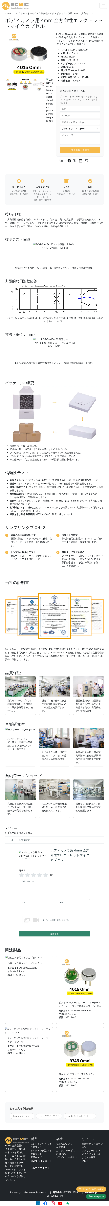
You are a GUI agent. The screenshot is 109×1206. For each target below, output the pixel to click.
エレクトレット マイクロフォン (41, 1145)
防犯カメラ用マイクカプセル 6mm (25, 963)
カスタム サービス (65, 1150)
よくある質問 (88, 1157)
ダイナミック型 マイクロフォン (41, 1152)
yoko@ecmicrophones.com (33, 1192)
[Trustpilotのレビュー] (68, 1203)
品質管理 (60, 1147)
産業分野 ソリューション (92, 1145)
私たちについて (64, 1143)
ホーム (8, 13)
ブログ (85, 1160)
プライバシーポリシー (66, 1159)
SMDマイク (37, 1157)
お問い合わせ (63, 1153)
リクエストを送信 (80, 149)
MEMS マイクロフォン (41, 1162)
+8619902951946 (54, 1195)
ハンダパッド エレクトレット (80, 1116)
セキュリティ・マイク (49, 1116)
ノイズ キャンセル (91, 1153)
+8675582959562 (71, 1192)
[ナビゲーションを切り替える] (103, 6)
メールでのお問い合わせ (93, 1189)
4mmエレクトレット (22, 1116)
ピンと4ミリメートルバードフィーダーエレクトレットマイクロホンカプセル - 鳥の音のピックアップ (80, 1006)
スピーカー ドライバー (41, 1169)
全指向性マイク (46, 13)
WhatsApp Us (97, 1196)
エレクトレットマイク (25, 13)
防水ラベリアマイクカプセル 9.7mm (77, 1074)
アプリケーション (91, 1150)
